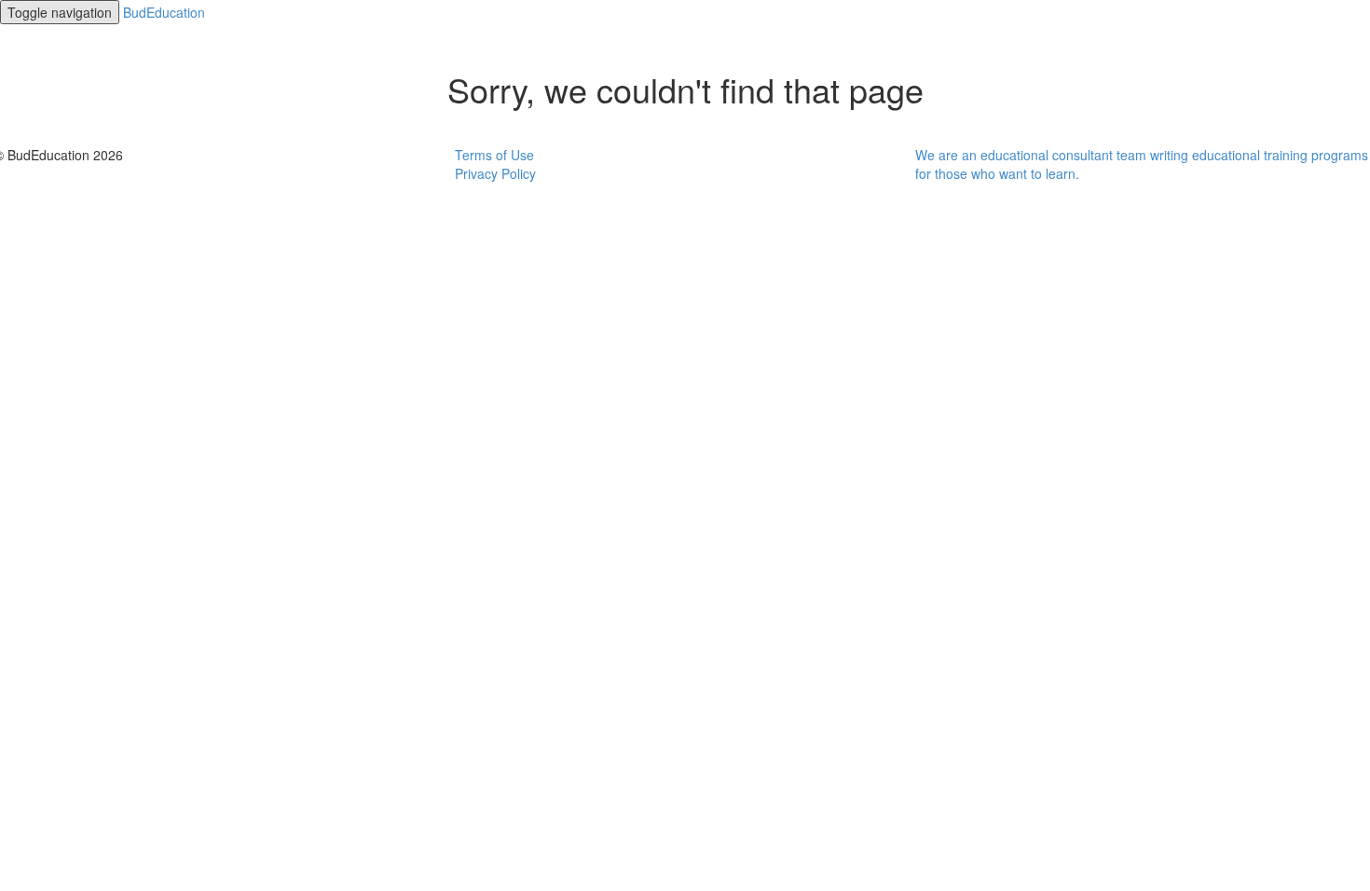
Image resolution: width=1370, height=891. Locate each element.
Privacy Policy (495, 173)
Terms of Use (494, 154)
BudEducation (164, 12)
